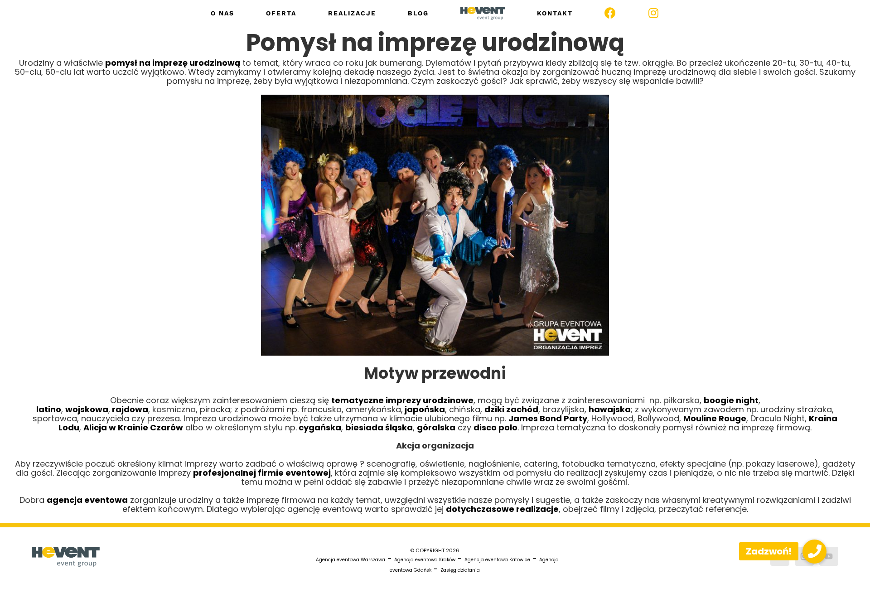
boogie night (731, 400)
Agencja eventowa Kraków (424, 559)
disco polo (495, 427)
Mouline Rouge (714, 418)
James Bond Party (547, 418)
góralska (436, 427)
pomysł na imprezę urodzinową (172, 62)
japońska (424, 409)
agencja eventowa (87, 500)
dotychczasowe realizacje (502, 509)
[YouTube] (828, 556)
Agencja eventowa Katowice (497, 559)
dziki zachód (511, 409)
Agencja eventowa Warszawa (350, 559)
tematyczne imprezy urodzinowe (402, 400)
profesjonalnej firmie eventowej (262, 472)
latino (48, 409)
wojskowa (86, 409)
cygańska (319, 427)
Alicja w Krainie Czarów (133, 427)
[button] (814, 552)
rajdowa (129, 409)
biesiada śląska (379, 427)
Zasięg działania (460, 570)
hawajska (610, 409)
